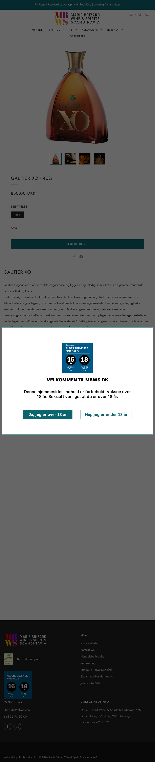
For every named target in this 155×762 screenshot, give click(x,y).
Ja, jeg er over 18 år (48, 414)
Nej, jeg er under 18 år (106, 414)
